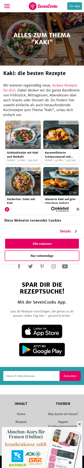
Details (65, 231)
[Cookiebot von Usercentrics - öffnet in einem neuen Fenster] (52, 209)
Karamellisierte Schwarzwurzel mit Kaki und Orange (58, 155)
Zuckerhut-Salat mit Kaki (21, 201)
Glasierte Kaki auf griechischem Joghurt (61, 201)
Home (21, 414)
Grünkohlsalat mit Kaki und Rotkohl (22, 154)
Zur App (74, 6)
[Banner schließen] (77, 209)
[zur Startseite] (43, 6)
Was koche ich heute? (63, 414)
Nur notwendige (42, 255)
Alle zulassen (42, 243)
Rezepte (21, 422)
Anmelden (70, 376)
